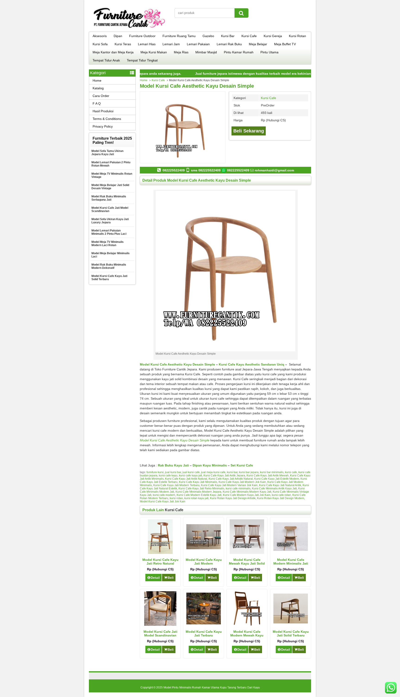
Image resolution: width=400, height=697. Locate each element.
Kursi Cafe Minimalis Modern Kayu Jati (247, 491)
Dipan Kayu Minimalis (210, 465)
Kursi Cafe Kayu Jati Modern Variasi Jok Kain (229, 485)
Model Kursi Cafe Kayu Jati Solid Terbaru (291, 633)
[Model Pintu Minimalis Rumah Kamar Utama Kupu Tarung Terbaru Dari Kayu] (129, 29)
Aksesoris (100, 36)
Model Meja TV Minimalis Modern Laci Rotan (107, 243)
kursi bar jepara (249, 472)
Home (143, 80)
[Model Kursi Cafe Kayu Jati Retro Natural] (160, 553)
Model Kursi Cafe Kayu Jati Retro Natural (160, 561)
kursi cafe (291, 472)
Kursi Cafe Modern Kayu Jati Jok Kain (246, 495)
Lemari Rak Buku (229, 44)
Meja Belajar (258, 44)
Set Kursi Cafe (242, 465)
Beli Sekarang (248, 130)
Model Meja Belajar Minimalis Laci (110, 255)
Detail (155, 577)
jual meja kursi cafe (213, 472)
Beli (171, 577)
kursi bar (232, 472)
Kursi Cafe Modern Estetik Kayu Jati (199, 495)
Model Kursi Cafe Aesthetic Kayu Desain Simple (197, 86)
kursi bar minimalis (272, 472)
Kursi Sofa (100, 44)
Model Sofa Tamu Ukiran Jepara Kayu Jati (107, 152)
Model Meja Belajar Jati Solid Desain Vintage (110, 186)
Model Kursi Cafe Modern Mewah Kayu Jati (246, 635)
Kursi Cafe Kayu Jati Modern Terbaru (176, 485)
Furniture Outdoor (142, 36)
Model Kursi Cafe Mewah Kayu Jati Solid (247, 561)
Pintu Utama (269, 52)
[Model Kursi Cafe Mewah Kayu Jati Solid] (247, 553)
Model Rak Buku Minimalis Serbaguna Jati (108, 198)
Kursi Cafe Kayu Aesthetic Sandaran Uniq (251, 364)
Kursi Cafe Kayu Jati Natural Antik (280, 485)
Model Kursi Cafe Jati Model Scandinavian (160, 633)
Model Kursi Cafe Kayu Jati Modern (204, 561)
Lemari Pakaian (198, 44)
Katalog (98, 88)
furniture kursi (155, 472)
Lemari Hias (147, 44)
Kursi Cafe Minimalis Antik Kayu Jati (274, 488)
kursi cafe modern (164, 495)
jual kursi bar (173, 472)
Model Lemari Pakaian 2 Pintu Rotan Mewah (110, 164)
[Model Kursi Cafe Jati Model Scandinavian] (160, 624)
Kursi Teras (123, 44)
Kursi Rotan (297, 36)
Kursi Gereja (273, 36)
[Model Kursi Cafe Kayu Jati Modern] (203, 548)
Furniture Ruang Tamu (179, 36)
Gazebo (208, 36)
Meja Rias (181, 52)
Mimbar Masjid (206, 52)
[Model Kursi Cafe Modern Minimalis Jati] (290, 550)
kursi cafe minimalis (238, 488)
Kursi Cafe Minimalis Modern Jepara (198, 491)
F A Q (97, 103)
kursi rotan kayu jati (196, 498)
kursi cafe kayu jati (190, 475)
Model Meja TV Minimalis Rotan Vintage (111, 175)
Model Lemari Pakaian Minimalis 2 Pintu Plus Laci (108, 232)
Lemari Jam (171, 44)
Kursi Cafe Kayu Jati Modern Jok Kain (242, 482)
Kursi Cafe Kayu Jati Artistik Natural (231, 478)
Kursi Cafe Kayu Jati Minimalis (198, 482)
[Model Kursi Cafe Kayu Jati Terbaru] (203, 623)
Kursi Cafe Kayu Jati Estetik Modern (276, 478)
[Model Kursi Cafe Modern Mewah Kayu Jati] (247, 624)
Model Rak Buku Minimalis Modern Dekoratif (108, 266)
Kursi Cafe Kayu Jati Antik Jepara (224, 475)
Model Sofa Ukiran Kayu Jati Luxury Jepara (110, 221)
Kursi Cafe (249, 36)
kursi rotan (176, 498)
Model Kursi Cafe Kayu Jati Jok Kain (162, 501)
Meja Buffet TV (285, 44)
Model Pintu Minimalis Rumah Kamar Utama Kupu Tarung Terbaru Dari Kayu (211, 687)
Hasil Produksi (103, 111)
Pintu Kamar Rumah (238, 52)
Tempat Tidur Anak (106, 60)
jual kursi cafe (191, 472)
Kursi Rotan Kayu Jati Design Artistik (233, 498)
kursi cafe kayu (168, 475)
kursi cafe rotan (281, 495)
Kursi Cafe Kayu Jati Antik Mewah (268, 475)
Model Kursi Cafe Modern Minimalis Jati (290, 561)
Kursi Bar (227, 36)
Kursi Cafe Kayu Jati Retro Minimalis (201, 488)
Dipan (118, 36)
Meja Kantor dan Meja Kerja (113, 52)
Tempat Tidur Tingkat (142, 60)
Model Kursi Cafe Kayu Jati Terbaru (204, 633)
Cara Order (101, 96)
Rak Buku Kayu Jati (173, 465)
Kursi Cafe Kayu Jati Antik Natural (186, 478)
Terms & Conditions (107, 119)
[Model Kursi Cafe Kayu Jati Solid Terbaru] (290, 622)
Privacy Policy (103, 126)
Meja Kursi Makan (154, 52)
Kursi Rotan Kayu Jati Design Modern (280, 498)
